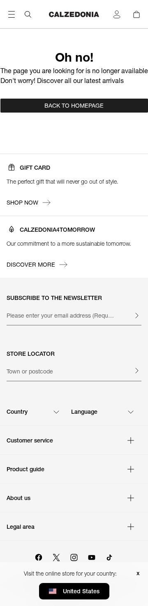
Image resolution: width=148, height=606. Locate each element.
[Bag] (136, 14)
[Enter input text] (136, 315)
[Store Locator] (136, 371)
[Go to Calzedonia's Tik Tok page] (109, 556)
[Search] (28, 14)
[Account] (117, 14)
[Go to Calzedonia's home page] (74, 14)
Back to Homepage (74, 105)
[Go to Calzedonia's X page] (56, 556)
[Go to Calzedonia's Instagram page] (74, 556)
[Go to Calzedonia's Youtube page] (91, 556)
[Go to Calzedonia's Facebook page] (38, 556)
